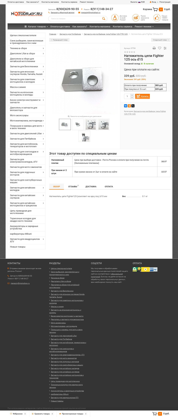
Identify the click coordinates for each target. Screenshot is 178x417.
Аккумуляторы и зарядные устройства (24, 227)
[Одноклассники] (129, 105)
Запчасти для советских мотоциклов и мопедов (22, 80)
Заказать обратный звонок (62, 12)
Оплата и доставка (16, 2)
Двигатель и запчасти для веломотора (23, 108)
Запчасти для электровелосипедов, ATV (23, 160)
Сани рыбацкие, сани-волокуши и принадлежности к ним (26, 41)
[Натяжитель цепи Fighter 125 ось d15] (84, 81)
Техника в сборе (18, 48)
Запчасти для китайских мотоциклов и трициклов (23, 204)
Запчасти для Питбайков (23, 138)
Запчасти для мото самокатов (26, 167)
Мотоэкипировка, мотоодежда (26, 120)
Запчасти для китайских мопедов (22, 188)
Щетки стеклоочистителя (23, 35)
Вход (154, 2)
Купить (144, 96)
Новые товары (17, 246)
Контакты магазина (50, 2)
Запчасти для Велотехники (24, 66)
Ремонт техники (86, 2)
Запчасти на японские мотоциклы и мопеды (21, 93)
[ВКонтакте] (125, 105)
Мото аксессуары (19, 115)
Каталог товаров (37, 26)
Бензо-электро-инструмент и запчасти (25, 101)
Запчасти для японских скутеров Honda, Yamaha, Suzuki (26, 72)
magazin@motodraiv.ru (90, 12)
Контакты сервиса (69, 2)
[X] (132, 105)
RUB (138, 2)
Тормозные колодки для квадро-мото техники (23, 219)
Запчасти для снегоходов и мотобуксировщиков (24, 152)
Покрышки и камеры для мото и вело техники (26, 127)
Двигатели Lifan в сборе (22, 53)
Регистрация (164, 2)
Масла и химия (18, 87)
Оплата (109, 186)
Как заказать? (32, 2)
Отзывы (73, 186)
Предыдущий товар (60, 40)
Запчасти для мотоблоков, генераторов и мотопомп (24, 145)
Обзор (56, 186)
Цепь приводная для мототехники (20, 212)
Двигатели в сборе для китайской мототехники (22, 59)
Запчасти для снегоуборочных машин (26, 181)
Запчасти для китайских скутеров (22, 196)
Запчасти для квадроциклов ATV (25, 240)
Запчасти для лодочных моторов (22, 173)
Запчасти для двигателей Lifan (26, 133)
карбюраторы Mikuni (21, 234)
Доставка (90, 186)
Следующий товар (160, 40)
